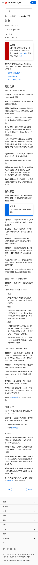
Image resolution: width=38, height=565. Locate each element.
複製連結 (17, 29)
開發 (10, 34)
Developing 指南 (24, 16)
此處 (20, 56)
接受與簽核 (14, 397)
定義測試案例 (12, 76)
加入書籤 (9, 29)
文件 (6, 16)
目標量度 (14, 428)
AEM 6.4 (13, 16)
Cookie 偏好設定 (23, 557)
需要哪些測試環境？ (14, 73)
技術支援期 (23, 53)
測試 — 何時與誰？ (14, 80)
